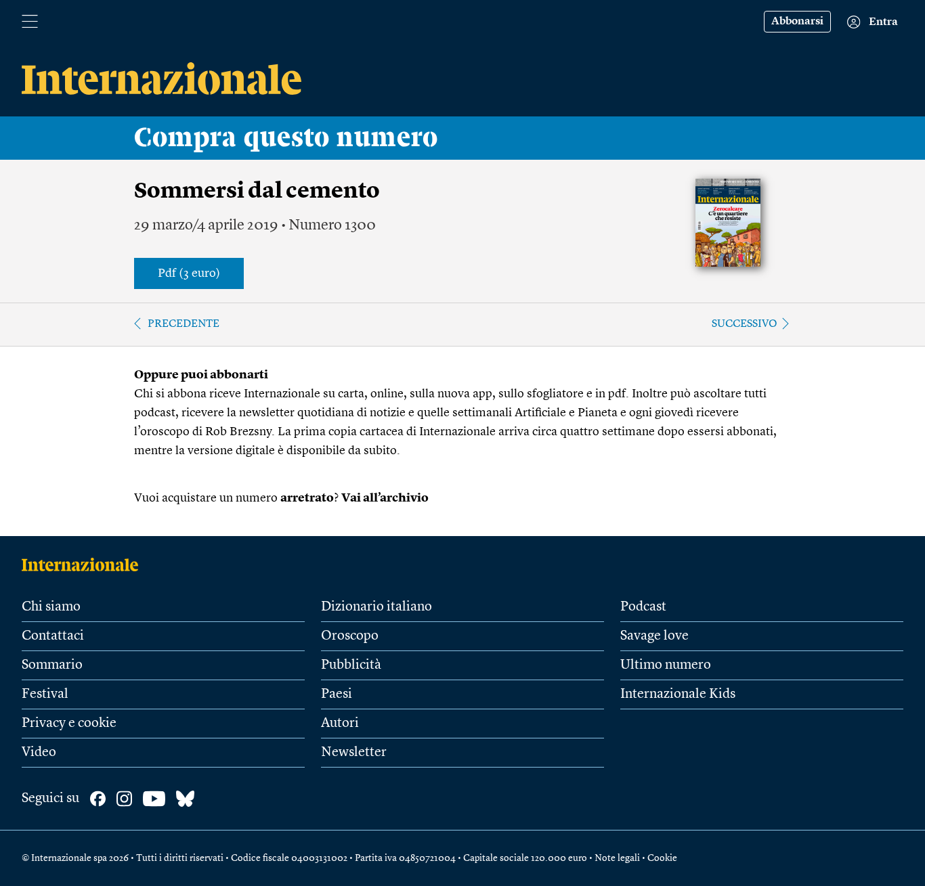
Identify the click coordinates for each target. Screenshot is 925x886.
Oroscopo (350, 636)
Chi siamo (51, 607)
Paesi (336, 694)
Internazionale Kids (677, 694)
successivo (744, 324)
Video (39, 752)
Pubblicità (351, 665)
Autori (340, 723)
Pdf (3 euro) (189, 273)
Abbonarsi (797, 21)
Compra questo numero (286, 138)
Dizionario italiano (376, 607)
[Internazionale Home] (84, 564)
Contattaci (53, 636)
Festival (45, 694)
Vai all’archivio (385, 498)
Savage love (654, 636)
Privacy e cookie (69, 723)
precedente (183, 324)
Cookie (662, 858)
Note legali (617, 858)
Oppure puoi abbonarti (201, 375)
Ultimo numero (665, 665)
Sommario (52, 665)
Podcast (643, 607)
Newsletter (354, 752)
